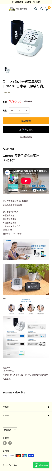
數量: (5, 110)
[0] (47, 9)
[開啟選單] (4, 9)
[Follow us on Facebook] (5, 443)
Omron (6, 92)
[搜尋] (35, 8)
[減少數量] (12, 110)
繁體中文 (7, 430)
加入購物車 (26, 120)
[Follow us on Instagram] (10, 443)
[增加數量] (27, 110)
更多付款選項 (26, 136)
